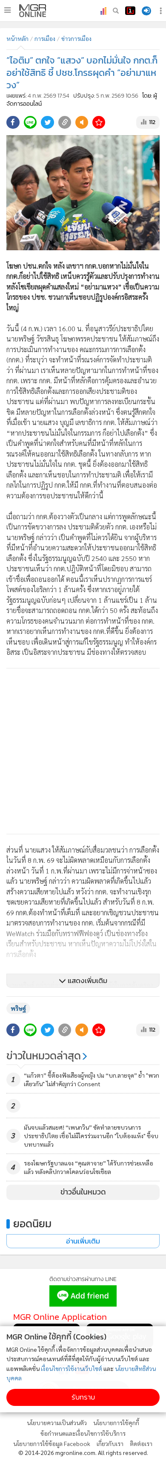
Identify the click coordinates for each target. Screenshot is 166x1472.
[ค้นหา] (116, 11)
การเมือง (44, 38)
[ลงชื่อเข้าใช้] (146, 10)
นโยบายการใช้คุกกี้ (116, 1422)
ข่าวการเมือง (76, 38)
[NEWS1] (130, 10)
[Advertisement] (83, 751)
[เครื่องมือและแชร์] (161, 10)
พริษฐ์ (18, 1008)
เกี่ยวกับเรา (110, 1443)
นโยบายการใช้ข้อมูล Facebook (51, 1443)
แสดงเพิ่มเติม (86, 980)
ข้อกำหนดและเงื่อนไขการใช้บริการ (83, 1433)
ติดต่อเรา (141, 1443)
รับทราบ (83, 1397)
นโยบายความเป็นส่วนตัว (57, 1422)
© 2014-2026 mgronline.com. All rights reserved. (83, 1452)
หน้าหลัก (17, 38)
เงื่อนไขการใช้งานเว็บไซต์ (71, 1368)
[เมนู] (7, 10)
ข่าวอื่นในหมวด (83, 1191)
